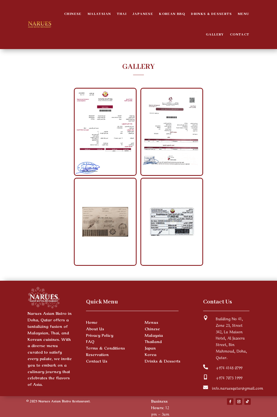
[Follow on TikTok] (247, 401)
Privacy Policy (99, 335)
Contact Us (96, 360)
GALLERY (215, 34)
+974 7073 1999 (229, 377)
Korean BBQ (172, 14)
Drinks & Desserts (211, 14)
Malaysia (154, 335)
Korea (150, 354)
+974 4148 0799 (229, 367)
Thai (122, 14)
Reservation (97, 354)
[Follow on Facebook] (230, 401)
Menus (151, 322)
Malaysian (99, 14)
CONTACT (239, 34)
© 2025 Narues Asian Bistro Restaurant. (58, 400)
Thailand (153, 341)
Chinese (73, 14)
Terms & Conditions (105, 347)
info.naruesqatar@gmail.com (237, 387)
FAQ (90, 341)
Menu (243, 14)
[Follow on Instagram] (239, 401)
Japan (150, 347)
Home (91, 322)
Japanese (143, 14)
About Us (95, 328)
